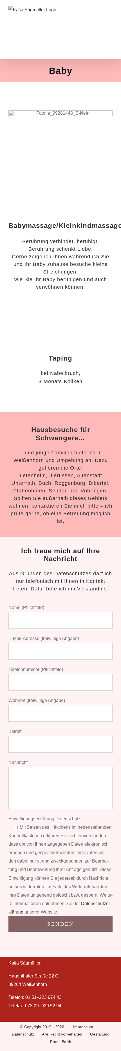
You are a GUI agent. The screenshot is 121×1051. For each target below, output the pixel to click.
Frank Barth (60, 1041)
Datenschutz (23, 1034)
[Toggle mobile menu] (110, 9)
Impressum (83, 1027)
